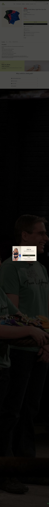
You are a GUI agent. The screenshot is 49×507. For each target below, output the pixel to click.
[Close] (35, 246)
